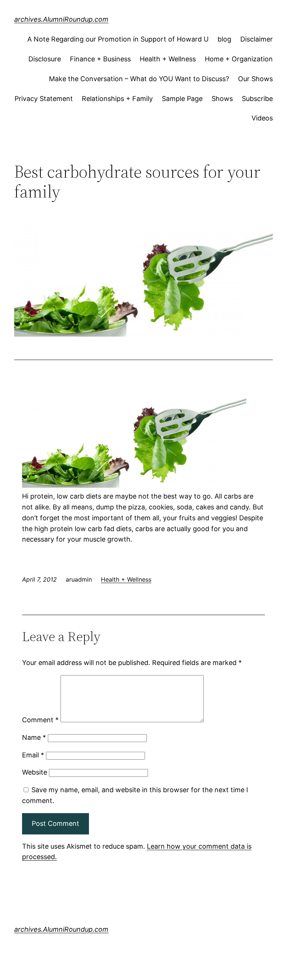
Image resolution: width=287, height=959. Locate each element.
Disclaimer (256, 39)
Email (33, 755)
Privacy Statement (44, 98)
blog (224, 39)
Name (34, 737)
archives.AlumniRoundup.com (61, 19)
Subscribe (257, 98)
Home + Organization (239, 59)
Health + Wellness (168, 59)
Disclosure (44, 59)
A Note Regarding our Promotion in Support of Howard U (118, 39)
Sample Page (182, 98)
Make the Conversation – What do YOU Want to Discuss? (139, 79)
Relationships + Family (117, 98)
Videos (262, 118)
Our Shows (255, 79)
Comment (40, 720)
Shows (222, 98)
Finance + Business (100, 59)
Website (34, 772)
